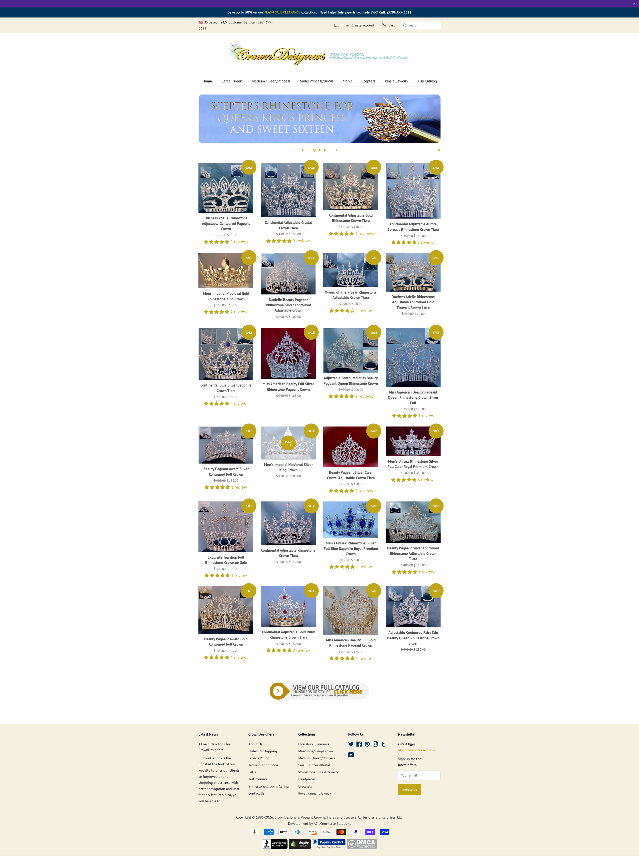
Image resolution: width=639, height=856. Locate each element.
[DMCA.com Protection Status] (362, 847)
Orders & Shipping (262, 751)
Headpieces (307, 779)
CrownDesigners (287, 817)
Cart (391, 25)
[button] (217, 242)
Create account (363, 25)
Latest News (208, 734)
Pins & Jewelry (396, 81)
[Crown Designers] (275, 847)
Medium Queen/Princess (271, 81)
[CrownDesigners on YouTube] (351, 755)
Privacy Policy (258, 758)
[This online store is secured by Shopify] (300, 847)
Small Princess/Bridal (316, 81)
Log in (338, 25)
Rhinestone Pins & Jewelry (318, 772)
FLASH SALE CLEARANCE (282, 12)
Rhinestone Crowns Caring (268, 786)
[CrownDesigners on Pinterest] (367, 745)
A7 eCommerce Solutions (332, 823)
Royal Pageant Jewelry (315, 793)
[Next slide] (336, 149)
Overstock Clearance (313, 744)
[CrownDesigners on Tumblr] (383, 745)
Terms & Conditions (263, 765)
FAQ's (252, 772)
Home (207, 81)
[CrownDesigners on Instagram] (375, 745)
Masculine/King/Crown (315, 751)
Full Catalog (427, 81)
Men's (347, 81)
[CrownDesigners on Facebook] (359, 745)
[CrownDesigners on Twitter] (351, 745)
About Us (255, 744)
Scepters (368, 81)
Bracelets (305, 786)
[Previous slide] (302, 149)
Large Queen (232, 81)
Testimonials (257, 779)
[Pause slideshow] (438, 149)
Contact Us (256, 793)
